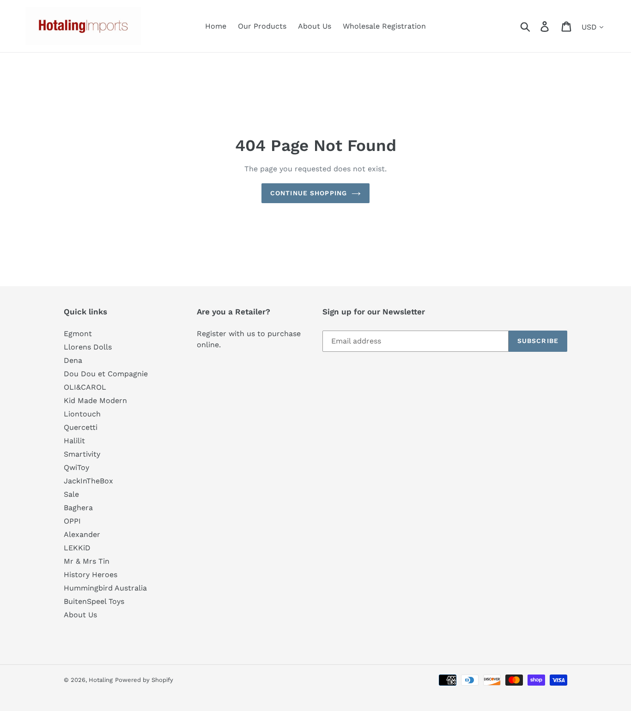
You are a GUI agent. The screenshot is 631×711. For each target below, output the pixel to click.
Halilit (74, 440)
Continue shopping (308, 193)
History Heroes (90, 574)
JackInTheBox (88, 480)
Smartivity (82, 454)
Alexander (82, 534)
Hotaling (101, 679)
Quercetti (80, 427)
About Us (80, 614)
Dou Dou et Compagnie (106, 373)
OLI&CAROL (85, 387)
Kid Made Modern (95, 400)
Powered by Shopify (144, 679)
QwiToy (76, 467)
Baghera (78, 507)
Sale (71, 494)
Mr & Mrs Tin (86, 561)
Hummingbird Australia (105, 588)
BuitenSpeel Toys (94, 601)
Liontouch (82, 414)
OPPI (72, 521)
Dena (73, 360)
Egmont (78, 333)
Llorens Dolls (88, 347)
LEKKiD (77, 547)
